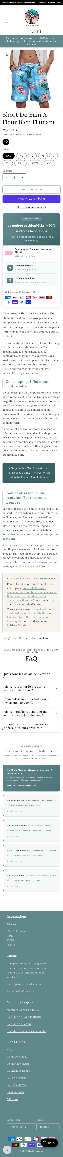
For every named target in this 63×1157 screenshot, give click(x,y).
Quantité (7, 170)
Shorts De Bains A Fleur (33, 638)
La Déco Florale (17, 1084)
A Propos (12, 1099)
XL (7, 163)
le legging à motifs (43, 609)
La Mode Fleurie (17, 1056)
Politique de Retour (19, 1024)
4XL (49, 163)
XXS (8, 155)
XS (21, 155)
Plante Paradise (36, 1151)
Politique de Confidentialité (24, 1016)
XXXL (35, 163)
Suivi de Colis (15, 1092)
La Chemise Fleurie (19, 1070)
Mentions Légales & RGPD (23, 1009)
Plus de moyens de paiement (31, 207)
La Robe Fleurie (16, 1077)
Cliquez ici (28, 991)
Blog (9, 1049)
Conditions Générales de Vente (26, 1031)
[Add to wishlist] (6, 142)
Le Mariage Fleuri (18, 1063)
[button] (6, 21)
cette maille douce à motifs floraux (29, 613)
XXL (20, 163)
